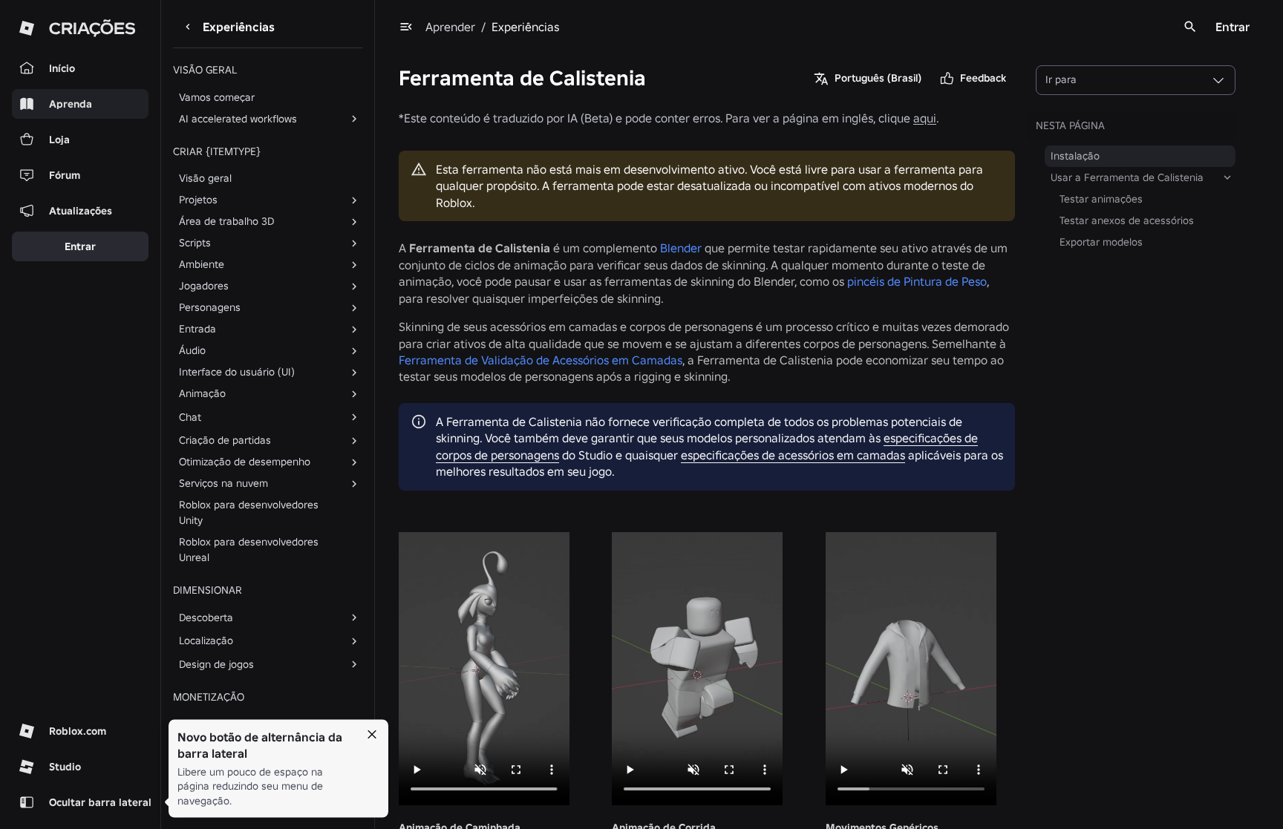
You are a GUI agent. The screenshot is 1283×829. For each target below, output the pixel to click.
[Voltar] (188, 27)
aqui (924, 118)
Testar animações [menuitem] (1101, 199)
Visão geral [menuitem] (205, 178)
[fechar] (372, 734)
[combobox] (1135, 80)
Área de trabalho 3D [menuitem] (226, 221)
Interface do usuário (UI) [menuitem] (237, 372)
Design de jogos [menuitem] (216, 664)
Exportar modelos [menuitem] (1101, 242)
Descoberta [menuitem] (206, 617)
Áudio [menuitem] (192, 350)
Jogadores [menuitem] (204, 285)
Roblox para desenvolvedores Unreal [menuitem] (249, 549)
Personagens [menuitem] (210, 307)
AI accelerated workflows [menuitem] (238, 118)
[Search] (1190, 26)
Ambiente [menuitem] (201, 264)
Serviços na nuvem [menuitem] (223, 483)
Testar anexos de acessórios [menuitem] (1127, 220)
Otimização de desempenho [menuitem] (244, 461)
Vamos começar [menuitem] (217, 97)
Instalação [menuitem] (1075, 156)
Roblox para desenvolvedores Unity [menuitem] (249, 512)
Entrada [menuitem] (197, 328)
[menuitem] (256, 417)
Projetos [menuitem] (198, 199)
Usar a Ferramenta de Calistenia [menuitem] (1127, 177)
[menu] (406, 26)
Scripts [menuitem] (195, 242)
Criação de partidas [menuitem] (225, 440)
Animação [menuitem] (202, 393)
